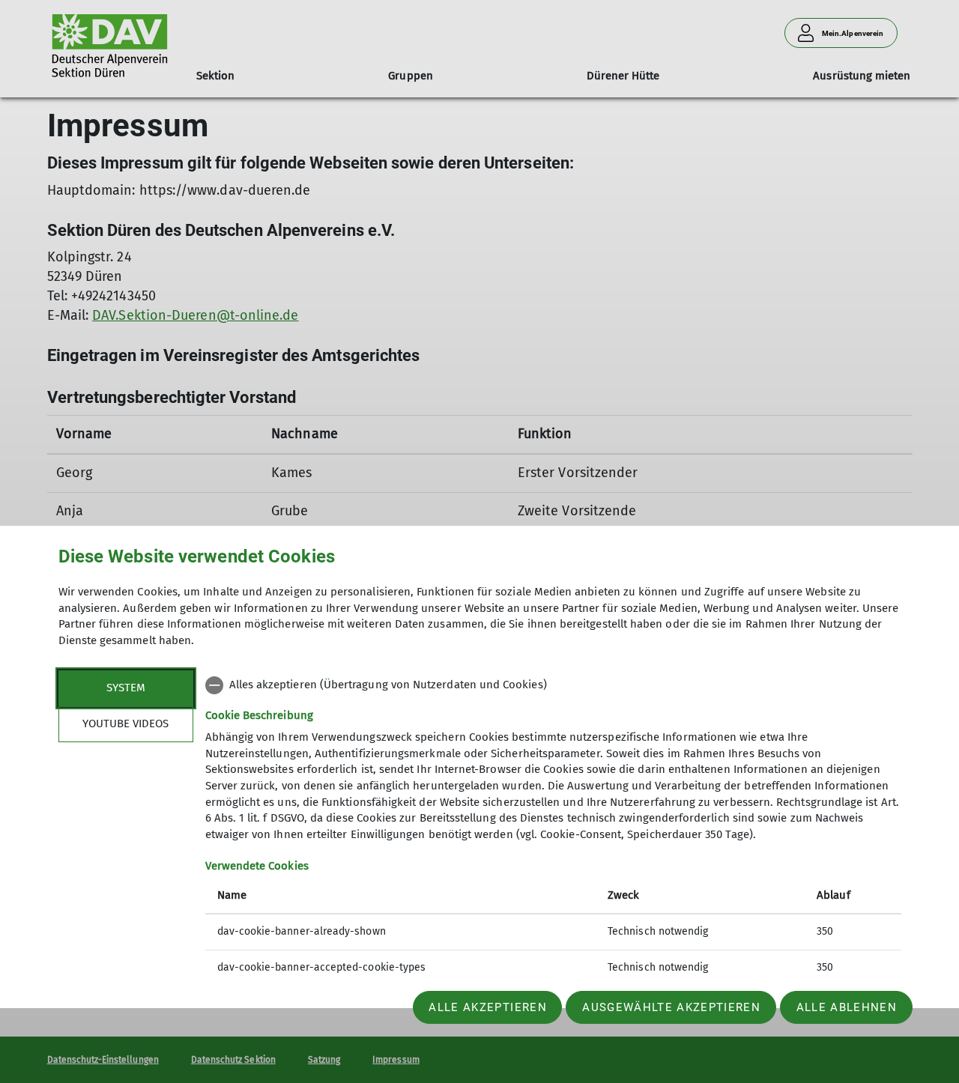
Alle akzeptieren (487, 1007)
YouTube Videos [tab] (125, 723)
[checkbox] (553, 685)
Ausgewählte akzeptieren (671, 1007)
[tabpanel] (553, 828)
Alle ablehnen (846, 1007)
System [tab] (125, 687)
